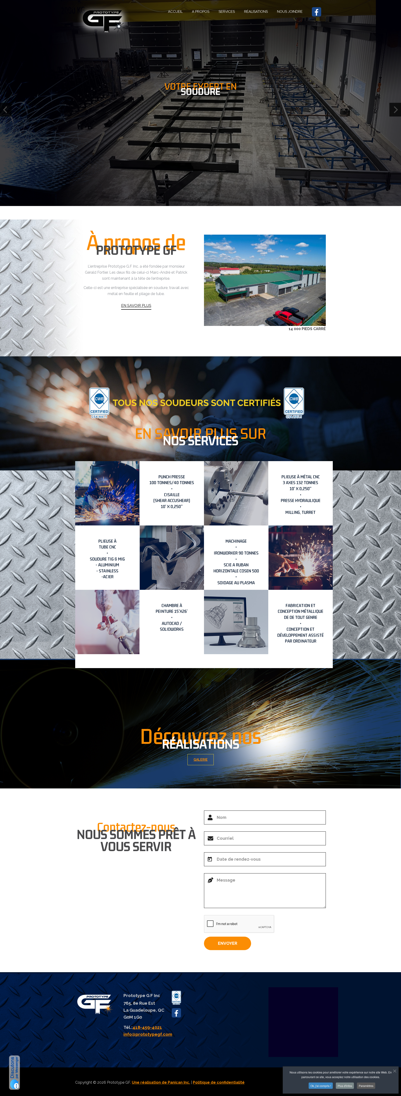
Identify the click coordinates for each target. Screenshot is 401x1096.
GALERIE (201, 759)
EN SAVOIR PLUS (136, 305)
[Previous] (6, 110)
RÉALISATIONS (256, 12)
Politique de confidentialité (219, 1082)
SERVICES (227, 12)
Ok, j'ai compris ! (320, 1086)
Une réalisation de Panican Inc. (161, 1082)
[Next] (395, 110)
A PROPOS (200, 12)
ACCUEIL (175, 12)
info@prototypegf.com (147, 1034)
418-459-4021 (147, 1027)
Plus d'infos (345, 1086)
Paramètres (366, 1086)
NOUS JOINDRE (290, 12)
